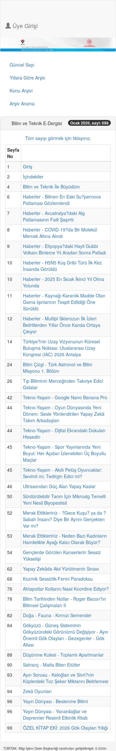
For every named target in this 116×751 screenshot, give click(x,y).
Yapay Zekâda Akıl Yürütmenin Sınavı (61, 568)
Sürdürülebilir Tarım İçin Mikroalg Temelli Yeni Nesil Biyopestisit (64, 499)
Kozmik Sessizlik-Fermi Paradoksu (58, 578)
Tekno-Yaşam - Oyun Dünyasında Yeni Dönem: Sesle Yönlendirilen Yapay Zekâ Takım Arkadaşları (63, 414)
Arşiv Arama (22, 103)
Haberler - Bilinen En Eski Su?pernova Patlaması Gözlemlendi (62, 199)
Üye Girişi (24, 25)
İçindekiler (33, 176)
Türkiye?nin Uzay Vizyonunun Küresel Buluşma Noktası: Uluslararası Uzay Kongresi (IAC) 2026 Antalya (61, 348)
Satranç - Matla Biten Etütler (51, 664)
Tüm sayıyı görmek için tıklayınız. (58, 138)
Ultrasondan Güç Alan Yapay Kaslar (59, 486)
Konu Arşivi (21, 90)
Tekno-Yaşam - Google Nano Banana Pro (65, 397)
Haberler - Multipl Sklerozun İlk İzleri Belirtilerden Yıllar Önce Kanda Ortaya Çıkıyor (61, 325)
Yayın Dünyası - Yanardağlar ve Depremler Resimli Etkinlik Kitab (55, 714)
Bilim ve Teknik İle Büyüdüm (51, 186)
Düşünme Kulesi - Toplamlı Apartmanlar (63, 654)
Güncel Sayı (22, 64)
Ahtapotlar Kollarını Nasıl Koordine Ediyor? (66, 588)
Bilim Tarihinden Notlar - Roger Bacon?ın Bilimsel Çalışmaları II (64, 601)
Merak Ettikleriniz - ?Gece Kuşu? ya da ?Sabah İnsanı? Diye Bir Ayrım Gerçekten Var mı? (64, 519)
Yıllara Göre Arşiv (27, 77)
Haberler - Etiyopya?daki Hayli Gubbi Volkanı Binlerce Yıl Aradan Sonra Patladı (64, 249)
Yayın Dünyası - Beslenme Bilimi (55, 701)
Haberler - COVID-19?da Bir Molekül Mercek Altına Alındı (60, 232)
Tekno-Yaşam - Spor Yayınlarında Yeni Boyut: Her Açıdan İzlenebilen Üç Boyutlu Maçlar (64, 453)
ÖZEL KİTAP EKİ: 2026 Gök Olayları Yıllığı (65, 727)
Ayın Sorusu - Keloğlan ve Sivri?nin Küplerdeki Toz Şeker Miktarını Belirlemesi (65, 677)
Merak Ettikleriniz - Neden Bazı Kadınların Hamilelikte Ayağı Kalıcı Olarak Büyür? (65, 538)
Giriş (27, 166)
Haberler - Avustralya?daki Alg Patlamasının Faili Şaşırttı (54, 216)
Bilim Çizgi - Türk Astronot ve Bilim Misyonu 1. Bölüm (57, 367)
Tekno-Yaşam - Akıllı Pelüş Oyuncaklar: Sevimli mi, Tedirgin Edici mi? (62, 473)
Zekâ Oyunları (37, 691)
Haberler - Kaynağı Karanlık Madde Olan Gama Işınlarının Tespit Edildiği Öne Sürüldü (64, 302)
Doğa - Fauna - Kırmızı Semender (57, 615)
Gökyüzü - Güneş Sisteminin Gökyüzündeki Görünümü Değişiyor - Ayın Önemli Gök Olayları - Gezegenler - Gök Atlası (65, 635)
